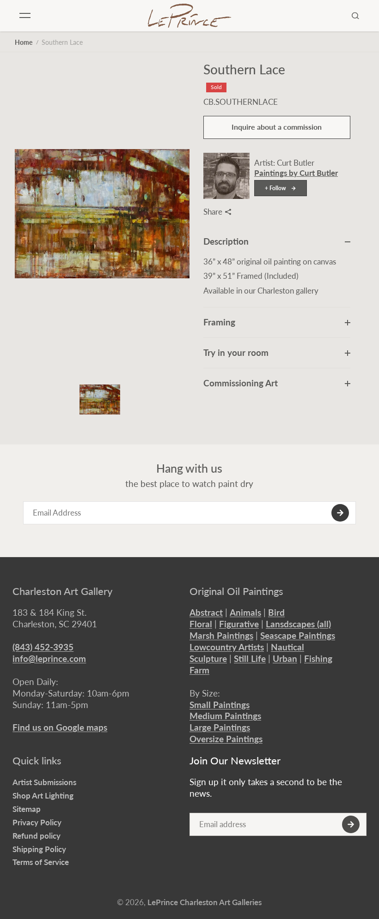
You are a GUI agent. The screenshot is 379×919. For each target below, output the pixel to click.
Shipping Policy (39, 849)
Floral (201, 624)
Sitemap (26, 809)
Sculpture (208, 658)
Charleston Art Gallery (62, 591)
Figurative (239, 624)
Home (23, 42)
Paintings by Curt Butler (296, 173)
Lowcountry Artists (227, 647)
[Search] (355, 15)
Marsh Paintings (221, 635)
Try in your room (236, 352)
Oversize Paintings (226, 738)
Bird (276, 612)
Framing (219, 322)
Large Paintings (220, 727)
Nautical (287, 647)
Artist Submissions (44, 782)
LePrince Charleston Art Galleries (204, 902)
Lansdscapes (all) (298, 624)
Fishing (318, 658)
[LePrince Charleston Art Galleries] (189, 15)
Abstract (206, 612)
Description (226, 241)
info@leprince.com (49, 658)
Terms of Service (40, 862)
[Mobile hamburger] (25, 16)
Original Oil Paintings (236, 591)
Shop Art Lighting (42, 795)
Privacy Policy (36, 822)
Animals (245, 612)
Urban (285, 658)
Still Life (250, 658)
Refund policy (36, 836)
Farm (199, 670)
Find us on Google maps (59, 727)
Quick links (36, 761)
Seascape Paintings (297, 635)
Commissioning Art (240, 383)
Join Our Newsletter (235, 761)
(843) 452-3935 (42, 647)
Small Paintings (220, 704)
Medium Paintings (225, 715)
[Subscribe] (340, 513)
